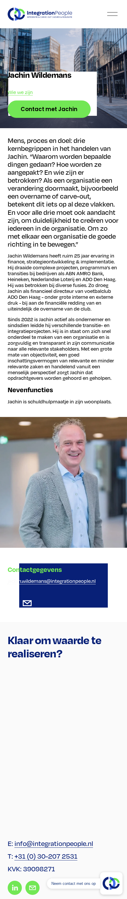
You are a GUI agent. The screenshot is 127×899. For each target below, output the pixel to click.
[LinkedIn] (12, 603)
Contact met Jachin (49, 109)
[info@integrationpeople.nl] (27, 603)
